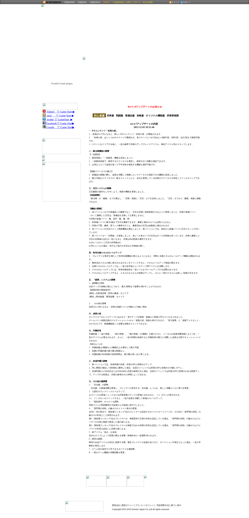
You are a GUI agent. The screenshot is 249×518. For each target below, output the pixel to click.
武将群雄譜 (173, 115)
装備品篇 (130, 115)
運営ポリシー (128, 505)
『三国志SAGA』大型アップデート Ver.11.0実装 (132, 2)
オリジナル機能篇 (155, 115)
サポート (186, 2)
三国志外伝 (82, 2)
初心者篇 (99, 115)
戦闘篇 (119, 115)
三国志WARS (69, 2)
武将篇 (110, 115)
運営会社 (116, 505)
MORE (106, 2)
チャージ (175, 2)
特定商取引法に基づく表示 (169, 505)
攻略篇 (140, 115)
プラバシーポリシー (144, 505)
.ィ (194, 63)
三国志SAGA (94, 2)
